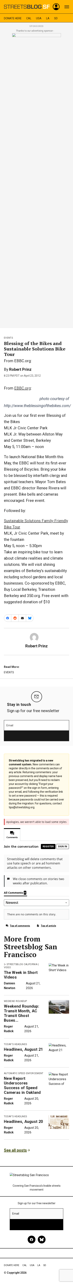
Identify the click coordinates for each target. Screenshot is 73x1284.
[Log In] (56, 6)
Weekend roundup (15, 1001)
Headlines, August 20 (23, 1121)
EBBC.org (22, 388)
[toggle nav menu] (66, 7)
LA (47, 18)
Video (7, 967)
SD (56, 18)
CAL (28, 18)
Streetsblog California (22, 964)
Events (8, 337)
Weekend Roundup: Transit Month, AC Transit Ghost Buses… (21, 1013)
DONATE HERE (13, 18)
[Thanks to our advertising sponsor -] (36, 179)
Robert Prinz (20, 369)
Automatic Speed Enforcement (23, 1073)
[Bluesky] (42, 1239)
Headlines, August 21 (23, 1049)
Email (9, 725)
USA (38, 18)
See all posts (15, 1150)
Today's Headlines (15, 1044)
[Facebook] (31, 1239)
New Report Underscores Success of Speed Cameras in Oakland (22, 1085)
